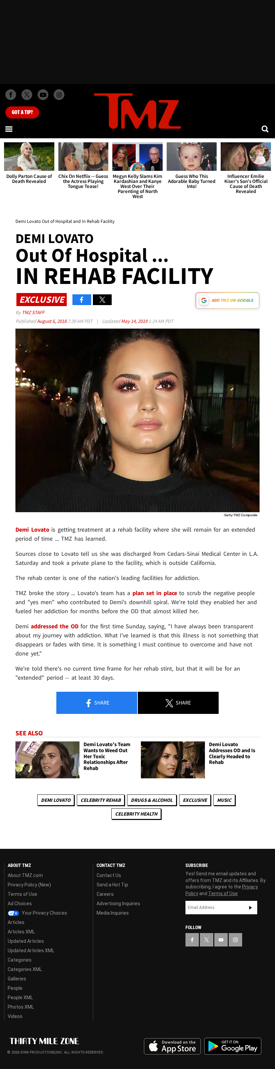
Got (22, 112)
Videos (15, 1016)
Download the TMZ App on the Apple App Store (172, 1046)
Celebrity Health (136, 814)
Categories (20, 960)
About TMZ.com (25, 875)
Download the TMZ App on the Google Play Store (232, 1046)
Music (224, 800)
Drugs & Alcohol (152, 800)
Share (101, 702)
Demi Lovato (55, 800)
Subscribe (250, 907)
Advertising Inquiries (118, 903)
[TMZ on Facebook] (10, 94)
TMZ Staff (33, 312)
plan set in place (154, 593)
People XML (20, 997)
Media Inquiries (113, 913)
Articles (16, 922)
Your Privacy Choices (44, 913)
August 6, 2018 (52, 321)
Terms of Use (22, 894)
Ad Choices (20, 903)
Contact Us (109, 875)
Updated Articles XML (31, 950)
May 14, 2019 (134, 321)
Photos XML (21, 1007)
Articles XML (21, 931)
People (15, 988)
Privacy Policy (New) (29, 884)
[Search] (265, 128)
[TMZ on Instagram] (59, 94)
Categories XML (25, 969)
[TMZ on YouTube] (221, 939)
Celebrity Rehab (100, 800)
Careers (105, 894)
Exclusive (195, 800)
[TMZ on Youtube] (43, 94)
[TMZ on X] (26, 94)
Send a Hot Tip (112, 884)
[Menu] (9, 128)
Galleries (17, 978)
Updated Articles (26, 941)
